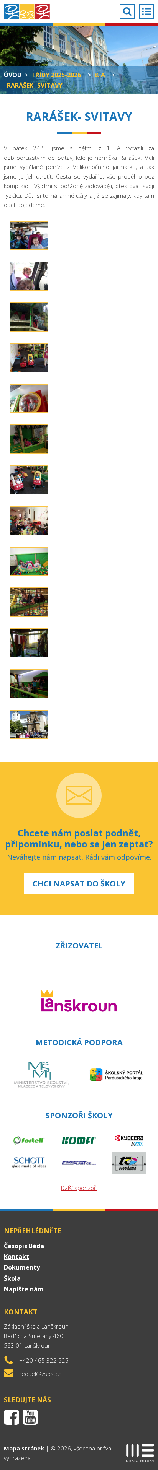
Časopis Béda (24, 1246)
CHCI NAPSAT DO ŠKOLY (79, 883)
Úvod (12, 75)
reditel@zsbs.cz (40, 1373)
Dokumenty (22, 1267)
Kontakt (16, 1256)
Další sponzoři (79, 1188)
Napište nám (24, 1289)
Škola (12, 1278)
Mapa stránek (24, 1448)
